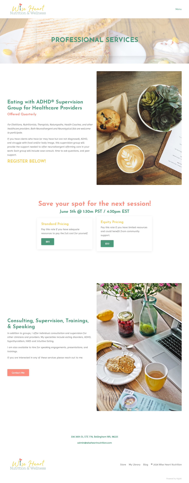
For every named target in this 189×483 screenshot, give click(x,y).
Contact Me (18, 372)
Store (123, 464)
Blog (145, 464)
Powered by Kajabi (174, 478)
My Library (134, 464)
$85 (48, 241)
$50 (107, 243)
